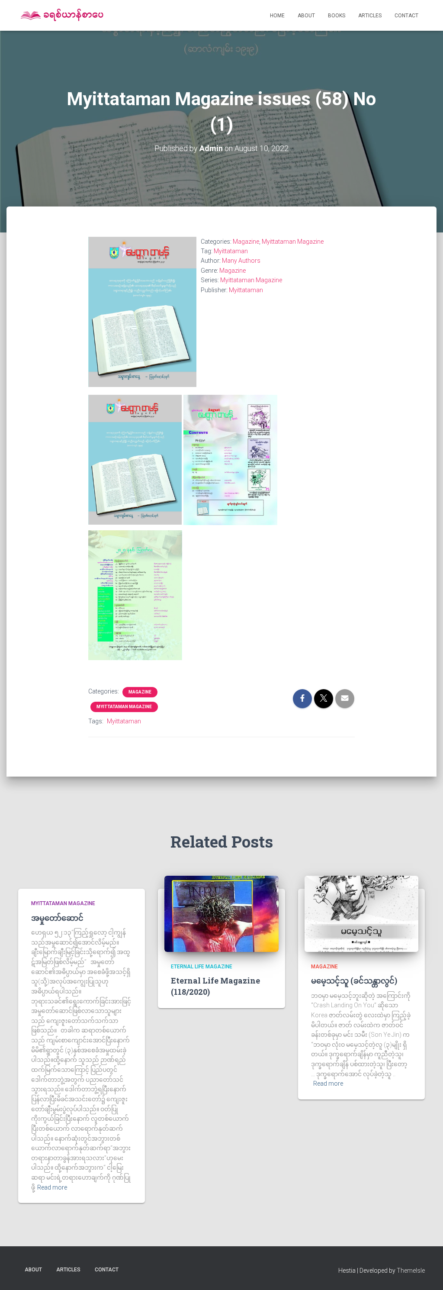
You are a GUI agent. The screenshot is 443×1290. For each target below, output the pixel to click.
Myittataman (231, 251)
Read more (52, 1187)
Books (336, 16)
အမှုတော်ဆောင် (57, 918)
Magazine (246, 241)
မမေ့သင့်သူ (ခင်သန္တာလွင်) (354, 980)
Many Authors (241, 260)
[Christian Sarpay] (61, 15)
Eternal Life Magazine (201, 967)
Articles (370, 16)
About (306, 16)
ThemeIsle (411, 1270)
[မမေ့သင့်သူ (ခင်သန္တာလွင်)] (361, 913)
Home (277, 16)
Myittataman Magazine (293, 241)
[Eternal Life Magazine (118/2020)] (221, 913)
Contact (406, 16)
